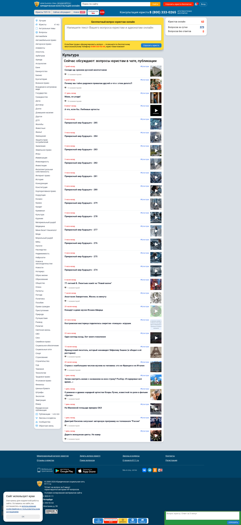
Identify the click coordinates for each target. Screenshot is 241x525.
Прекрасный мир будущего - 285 (81, 122)
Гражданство (42, 97)
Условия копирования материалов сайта (63, 493)
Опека (38, 287)
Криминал (40, 211)
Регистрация (171, 460)
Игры (38, 154)
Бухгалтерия (41, 79)
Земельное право (43, 150)
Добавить (122, 522)
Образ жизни (42, 275)
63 (202, 21)
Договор (40, 105)
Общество (40, 283)
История (39, 179)
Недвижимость (43, 253)
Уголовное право (43, 381)
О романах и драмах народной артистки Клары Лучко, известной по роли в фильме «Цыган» (106, 394)
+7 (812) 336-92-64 (45, 503)
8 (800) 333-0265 (163, 12)
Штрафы (40, 392)
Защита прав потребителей (42, 141)
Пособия (40, 303)
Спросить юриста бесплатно (178, 4)
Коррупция (41, 195)
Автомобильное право (46, 40)
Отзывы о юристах (45, 460)
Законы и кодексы (131, 456)
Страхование (42, 357)
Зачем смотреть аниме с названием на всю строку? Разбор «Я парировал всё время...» (103, 380)
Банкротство (41, 71)
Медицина (40, 226)
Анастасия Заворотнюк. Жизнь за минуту (85, 296)
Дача (38, 101)
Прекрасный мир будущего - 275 (81, 256)
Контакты (170, 456)
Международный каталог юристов (53, 456)
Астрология (41, 63)
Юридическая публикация (42, 409)
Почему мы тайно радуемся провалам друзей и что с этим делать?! (98, 83)
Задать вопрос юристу (90, 456)
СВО (37, 334)
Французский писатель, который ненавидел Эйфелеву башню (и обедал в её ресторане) (103, 351)
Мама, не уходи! (72, 96)
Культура (40, 214)
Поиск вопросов (87, 460)
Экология (40, 396)
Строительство (42, 361)
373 (202, 27)
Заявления (40, 146)
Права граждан (43, 306)
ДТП (38, 120)
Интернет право (43, 175)
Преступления (42, 310)
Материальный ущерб (46, 222)
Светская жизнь (43, 330)
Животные (40, 128)
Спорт (38, 353)
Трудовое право (43, 377)
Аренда (39, 60)
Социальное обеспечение (47, 345)
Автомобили (41, 36)
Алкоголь (40, 52)
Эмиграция (41, 400)
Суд (37, 365)
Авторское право (43, 44)
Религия (39, 326)
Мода (38, 234)
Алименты (40, 48)
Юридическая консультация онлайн (60, 6)
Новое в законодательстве (44, 262)
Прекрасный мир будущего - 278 (81, 216)
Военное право (42, 83)
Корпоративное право (46, 191)
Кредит (39, 207)
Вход (203, 4)
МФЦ (38, 242)
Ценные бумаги (43, 388)
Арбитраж (40, 56)
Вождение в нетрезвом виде (46, 88)
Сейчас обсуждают (62, 12)
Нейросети (40, 257)
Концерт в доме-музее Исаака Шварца (84, 310)
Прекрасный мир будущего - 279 (81, 203)
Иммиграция (41, 158)
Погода (39, 295)
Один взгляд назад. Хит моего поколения (85, 337)
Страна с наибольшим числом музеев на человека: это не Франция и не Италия (104, 365)
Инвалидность (42, 162)
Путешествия (42, 318)
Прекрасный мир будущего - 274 (81, 270)
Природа (40, 314)
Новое (79, 12)
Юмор (38, 404)
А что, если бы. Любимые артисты (82, 109)
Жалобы (39, 124)
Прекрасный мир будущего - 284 (81, 136)
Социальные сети (44, 349)
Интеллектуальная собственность (44, 170)
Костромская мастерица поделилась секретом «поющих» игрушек (98, 323)
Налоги (39, 246)
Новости (39, 267)
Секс (38, 338)
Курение (39, 218)
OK (23, 517)
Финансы (40, 384)
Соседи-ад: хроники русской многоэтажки (86, 70)
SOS (102, 12)
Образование (42, 279)
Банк (38, 67)
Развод (39, 322)
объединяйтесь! (64, 3)
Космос (39, 199)
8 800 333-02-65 (98, 46)
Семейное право (43, 342)
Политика (40, 299)
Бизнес (39, 75)
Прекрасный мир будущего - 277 (81, 230)
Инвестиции (41, 165)
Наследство (41, 250)
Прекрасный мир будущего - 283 (81, 149)
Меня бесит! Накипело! (46, 230)
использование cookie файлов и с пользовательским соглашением (23, 509)
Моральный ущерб (44, 238)
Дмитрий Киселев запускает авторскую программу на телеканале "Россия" (102, 421)
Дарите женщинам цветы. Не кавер (82, 434)
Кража (39, 203)
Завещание (41, 136)
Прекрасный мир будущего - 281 (81, 176)
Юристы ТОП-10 (43, 12)
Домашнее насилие (44, 112)
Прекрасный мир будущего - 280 (81, 189)
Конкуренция (42, 183)
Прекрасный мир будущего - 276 (81, 243)
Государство (41, 93)
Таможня (40, 369)
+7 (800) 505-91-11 (45, 496)
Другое (39, 116)
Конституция (41, 187)
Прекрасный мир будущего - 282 (81, 163)
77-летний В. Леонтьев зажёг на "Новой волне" (88, 283)
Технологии (41, 373)
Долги (38, 109)
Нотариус (40, 271)
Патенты (40, 291)
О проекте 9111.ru (131, 460)
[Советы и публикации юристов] (37, 4)
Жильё (39, 132)
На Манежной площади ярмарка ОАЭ (83, 408)
